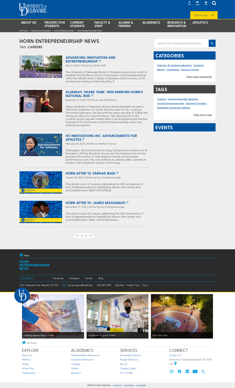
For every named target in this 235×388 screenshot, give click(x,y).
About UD (28, 22)
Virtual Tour (28, 368)
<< (77, 235)
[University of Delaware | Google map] (175, 363)
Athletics (200, 22)
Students (198, 65)
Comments (117, 385)
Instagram (74, 278)
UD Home (23, 31)
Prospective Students (55, 24)
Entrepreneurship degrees (183, 99)
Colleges (75, 364)
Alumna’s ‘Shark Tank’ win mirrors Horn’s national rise (104, 94)
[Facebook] (179, 372)
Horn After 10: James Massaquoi (95, 203)
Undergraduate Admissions (85, 355)
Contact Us (175, 355)
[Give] (205, 3)
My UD (123, 364)
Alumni (161, 69)
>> (91, 235)
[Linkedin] (187, 372)
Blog (100, 278)
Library (74, 368)
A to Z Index (126, 372)
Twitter (89, 278)
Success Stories (190, 69)
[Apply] (197, 3)
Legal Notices (129, 385)
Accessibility (141, 385)
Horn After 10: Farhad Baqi (90, 173)
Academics (151, 22)
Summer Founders (196, 103)
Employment (28, 372)
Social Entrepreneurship (170, 103)
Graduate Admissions (82, 359)
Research (76, 372)
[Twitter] (203, 372)
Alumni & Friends (126, 24)
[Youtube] (195, 372)
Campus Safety (128, 368)
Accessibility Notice (130, 355)
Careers (161, 99)
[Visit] (189, 3)
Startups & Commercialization (174, 65)
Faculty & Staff (102, 24)
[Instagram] (171, 372)
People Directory (129, 359)
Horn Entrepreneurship (63, 31)
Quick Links (201, 15)
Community (173, 69)
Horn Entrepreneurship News (89, 31)
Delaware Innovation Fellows (173, 107)
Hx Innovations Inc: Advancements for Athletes (101, 137)
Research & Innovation (176, 24)
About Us (27, 355)
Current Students (77, 24)
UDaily (25, 364)
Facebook (58, 278)
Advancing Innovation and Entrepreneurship (91, 59)
